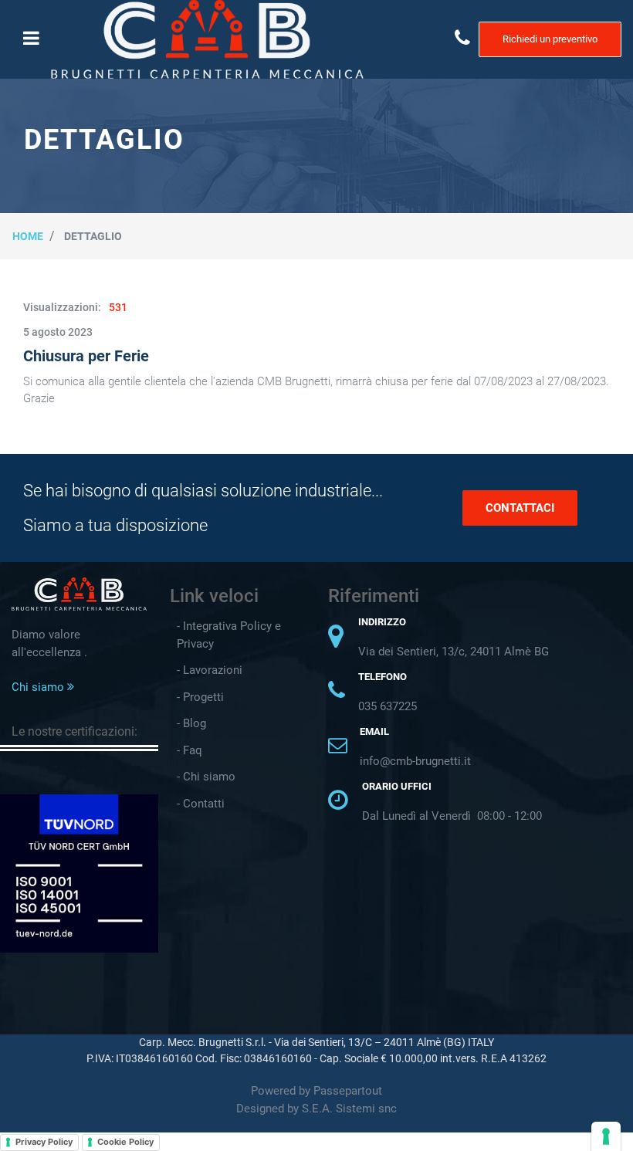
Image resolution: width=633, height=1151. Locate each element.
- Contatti (201, 804)
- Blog (191, 723)
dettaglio (93, 236)
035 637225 (387, 706)
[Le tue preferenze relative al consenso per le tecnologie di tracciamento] (606, 1136)
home (27, 236)
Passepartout (347, 1091)
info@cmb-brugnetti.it (415, 761)
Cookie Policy (125, 1141)
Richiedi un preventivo (550, 39)
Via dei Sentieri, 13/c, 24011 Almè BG (453, 651)
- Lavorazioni (209, 670)
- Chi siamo (206, 777)
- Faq (189, 750)
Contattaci (520, 508)
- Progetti (200, 697)
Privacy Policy (44, 1141)
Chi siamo (39, 687)
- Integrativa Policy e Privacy (229, 635)
